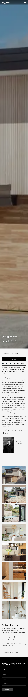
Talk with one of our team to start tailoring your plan (13, 644)
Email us (14, 359)
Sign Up (7, 689)
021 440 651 (19, 443)
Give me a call (19, 447)
